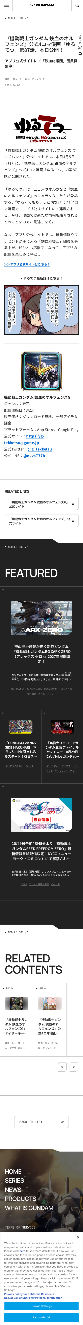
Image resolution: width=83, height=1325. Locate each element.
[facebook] (79, 54)
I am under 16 (41, 1317)
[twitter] (80, 48)
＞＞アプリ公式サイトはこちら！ (27, 264)
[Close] (78, 1237)
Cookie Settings (41, 1306)
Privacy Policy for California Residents (29, 1294)
